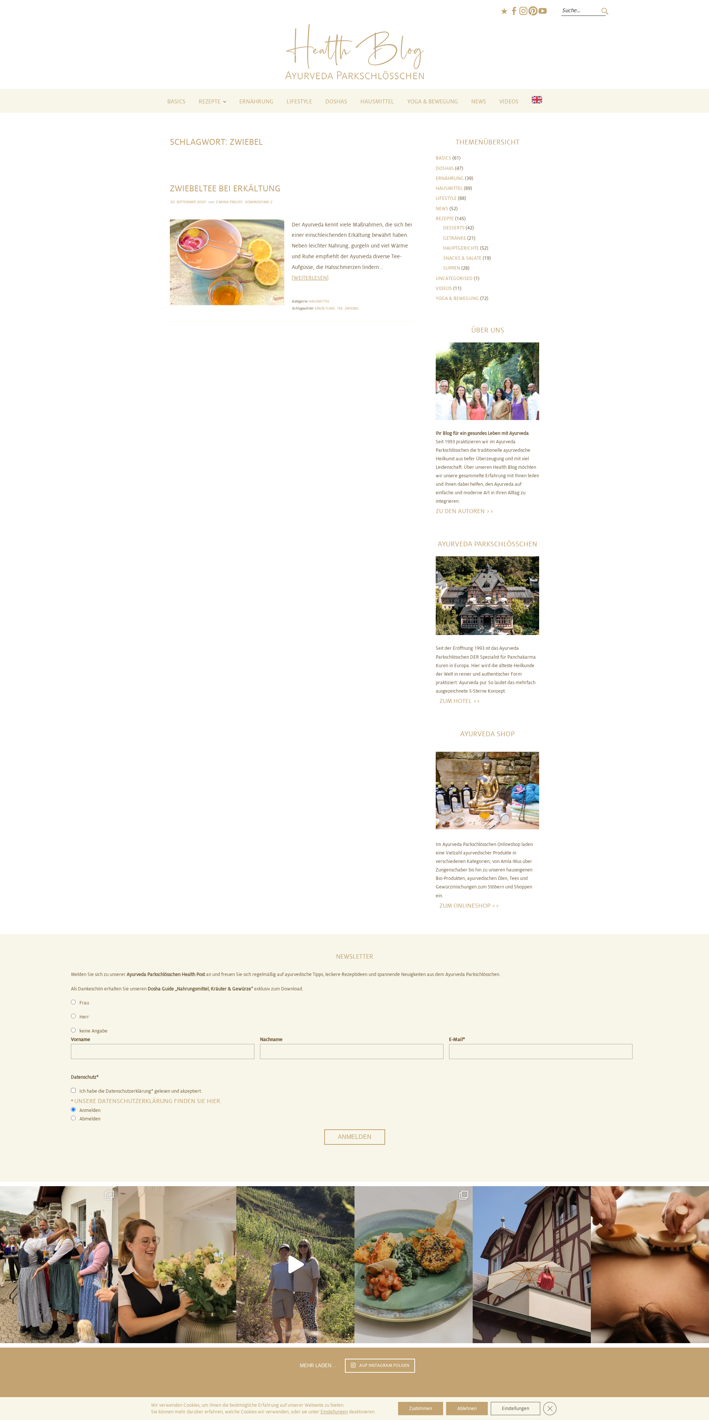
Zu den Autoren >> (465, 511)
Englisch (504, 11)
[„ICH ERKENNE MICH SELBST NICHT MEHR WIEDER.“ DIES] (650, 1265)
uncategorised (454, 278)
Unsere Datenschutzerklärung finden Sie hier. (148, 1101)
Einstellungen (334, 1411)
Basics (176, 102)
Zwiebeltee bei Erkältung (225, 188)
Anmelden (354, 1137)
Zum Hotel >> (459, 701)
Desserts (454, 228)
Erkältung (325, 308)
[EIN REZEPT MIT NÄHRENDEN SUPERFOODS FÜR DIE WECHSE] (413, 1265)
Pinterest (532, 11)
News (478, 102)
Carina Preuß (229, 201)
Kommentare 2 (258, 201)
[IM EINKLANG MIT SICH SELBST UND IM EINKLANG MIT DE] (295, 1265)
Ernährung (256, 102)
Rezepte (209, 102)
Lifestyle (299, 102)
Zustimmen (420, 1408)
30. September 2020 (187, 201)
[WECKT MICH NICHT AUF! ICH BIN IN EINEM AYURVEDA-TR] (532, 1265)
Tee (339, 308)
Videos (508, 102)
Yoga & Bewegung (432, 102)
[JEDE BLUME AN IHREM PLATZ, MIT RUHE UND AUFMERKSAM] (177, 1265)
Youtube (542, 11)
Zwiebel (352, 308)
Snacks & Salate (462, 258)
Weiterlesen (310, 277)
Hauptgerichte (461, 248)
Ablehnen (467, 1408)
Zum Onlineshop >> (469, 905)
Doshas (336, 102)
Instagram (523, 11)
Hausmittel (377, 102)
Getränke (454, 238)
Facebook (513, 11)
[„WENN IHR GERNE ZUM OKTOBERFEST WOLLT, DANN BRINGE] (59, 1265)
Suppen (451, 268)
